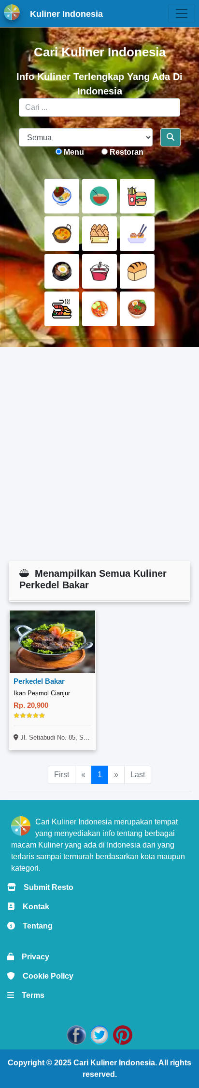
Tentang (34, 926)
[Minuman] (99, 271)
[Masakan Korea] (61, 271)
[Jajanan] (99, 233)
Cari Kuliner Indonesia (114, 1063)
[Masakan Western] (61, 196)
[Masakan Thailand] (99, 309)
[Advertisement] (99, 454)
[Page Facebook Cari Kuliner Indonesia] (76, 1034)
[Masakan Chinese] (99, 196)
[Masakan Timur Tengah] (137, 309)
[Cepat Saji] (137, 196)
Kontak (32, 906)
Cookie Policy (44, 976)
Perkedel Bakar (39, 681)
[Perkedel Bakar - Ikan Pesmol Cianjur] (52, 641)
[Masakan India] (61, 233)
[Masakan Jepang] (137, 233)
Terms (29, 995)
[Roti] (137, 271)
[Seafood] (61, 309)
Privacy (31, 957)
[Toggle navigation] (181, 13)
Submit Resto (44, 887)
